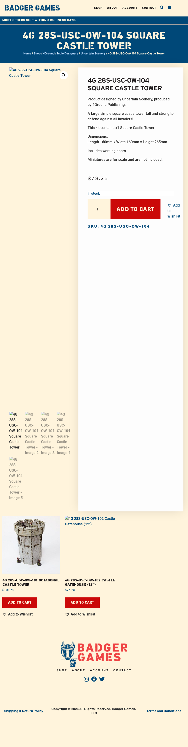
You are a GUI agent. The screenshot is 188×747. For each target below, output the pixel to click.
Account (129, 8)
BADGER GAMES (32, 8)
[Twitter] (101, 679)
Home (27, 53)
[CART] (170, 7)
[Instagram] (86, 679)
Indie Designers (67, 53)
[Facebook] (94, 679)
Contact (149, 8)
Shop (98, 8)
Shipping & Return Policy (23, 711)
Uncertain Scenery (93, 53)
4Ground (49, 53)
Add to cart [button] (19, 602)
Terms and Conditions (164, 711)
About (112, 8)
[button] (161, 7)
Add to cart (135, 209)
